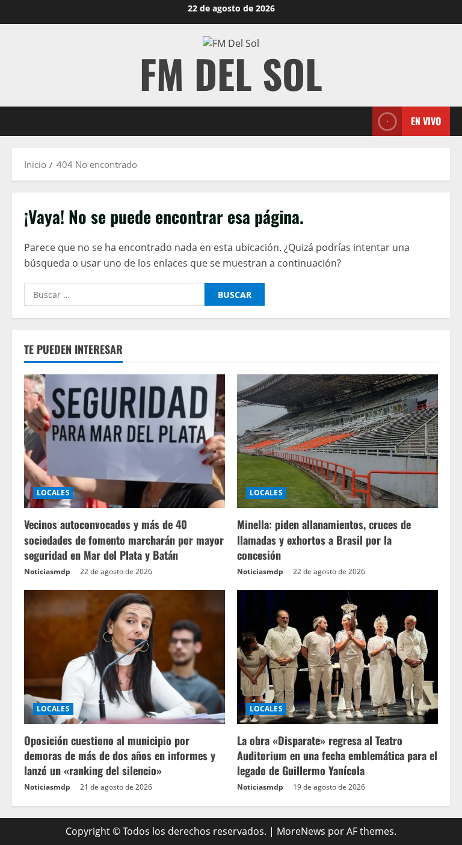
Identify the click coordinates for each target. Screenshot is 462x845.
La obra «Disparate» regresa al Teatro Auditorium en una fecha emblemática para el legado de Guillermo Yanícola (337, 755)
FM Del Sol (231, 73)
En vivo (426, 121)
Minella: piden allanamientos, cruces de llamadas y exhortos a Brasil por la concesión (324, 539)
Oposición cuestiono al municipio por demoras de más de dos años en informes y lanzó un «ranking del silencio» (119, 755)
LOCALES (53, 493)
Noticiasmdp (47, 571)
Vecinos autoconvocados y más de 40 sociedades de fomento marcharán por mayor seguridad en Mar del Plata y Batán (124, 539)
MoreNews (301, 831)
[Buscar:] (114, 294)
